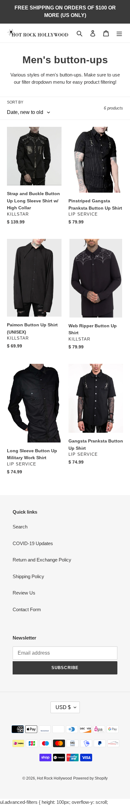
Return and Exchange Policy (42, 559)
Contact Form (27, 609)
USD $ (63, 707)
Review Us (24, 592)
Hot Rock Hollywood (54, 778)
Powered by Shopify (90, 778)
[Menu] (119, 33)
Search (20, 526)
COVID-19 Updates (33, 543)
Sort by (15, 102)
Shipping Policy (28, 576)
